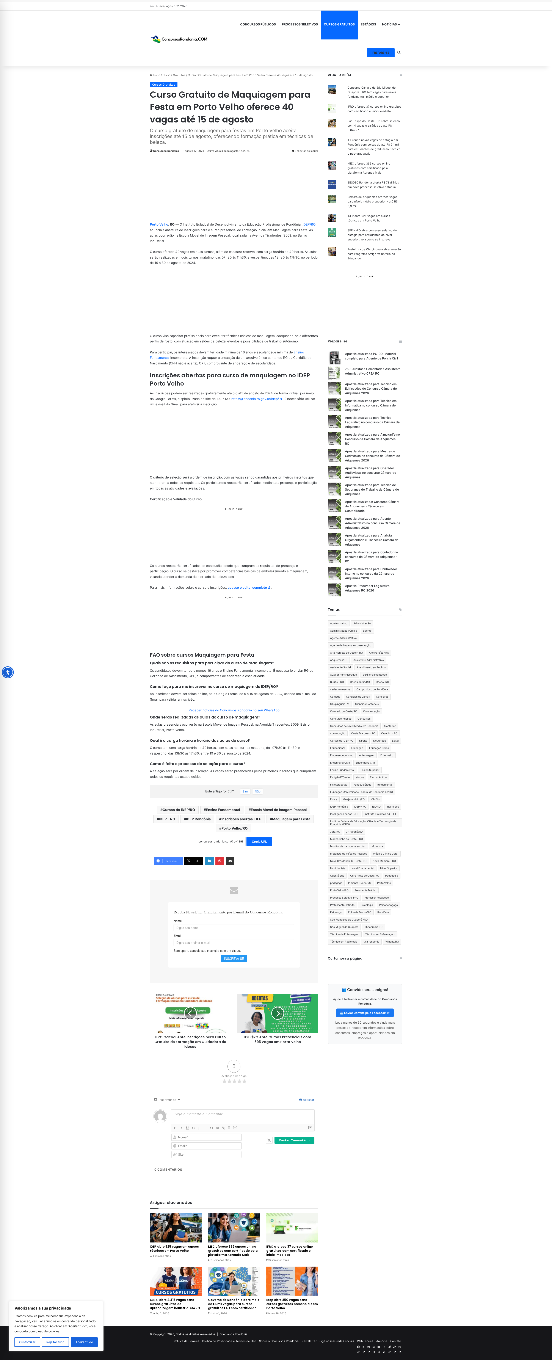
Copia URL (259, 841)
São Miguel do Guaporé (344, 927)
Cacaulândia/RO (360, 682)
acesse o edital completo (247, 587)
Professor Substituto (342, 905)
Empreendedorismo (341, 755)
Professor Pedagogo (376, 897)
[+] (235, 1127)
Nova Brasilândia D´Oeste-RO (348, 861)
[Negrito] (175, 1128)
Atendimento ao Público (371, 667)
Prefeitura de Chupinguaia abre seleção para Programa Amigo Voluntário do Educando (374, 254)
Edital (395, 740)
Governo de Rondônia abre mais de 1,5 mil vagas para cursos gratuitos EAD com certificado (233, 1304)
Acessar (308, 1099)
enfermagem (366, 755)
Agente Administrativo (343, 638)
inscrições (393, 806)
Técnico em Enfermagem (380, 934)
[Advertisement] (234, 190)
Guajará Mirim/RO (354, 799)
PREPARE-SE (380, 52)
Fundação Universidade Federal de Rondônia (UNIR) (361, 792)
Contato (395, 1341)
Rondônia (383, 912)
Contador (389, 726)
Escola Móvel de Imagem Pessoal (279, 810)
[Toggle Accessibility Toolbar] (7, 672)
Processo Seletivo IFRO (344, 897)
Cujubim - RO (389, 733)
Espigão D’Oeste (340, 777)
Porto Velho (159, 224)
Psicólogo (336, 912)
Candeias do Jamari (358, 696)
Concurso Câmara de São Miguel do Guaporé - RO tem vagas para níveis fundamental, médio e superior (372, 92)
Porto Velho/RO (234, 828)
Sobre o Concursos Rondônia (278, 1341)
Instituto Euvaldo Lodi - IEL (381, 814)
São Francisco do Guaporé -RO (349, 919)
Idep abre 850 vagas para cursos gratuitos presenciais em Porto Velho (292, 1304)
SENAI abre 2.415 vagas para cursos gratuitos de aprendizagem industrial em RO (175, 1304)
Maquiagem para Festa (291, 819)
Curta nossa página (345, 958)
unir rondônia (371, 941)
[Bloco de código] (218, 1128)
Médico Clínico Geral (385, 853)
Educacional (337, 748)
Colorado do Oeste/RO (343, 711)
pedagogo (336, 883)
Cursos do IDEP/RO (179, 810)
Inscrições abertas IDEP (241, 819)
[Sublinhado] (187, 1128)
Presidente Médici (365, 890)
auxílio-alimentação (375, 674)
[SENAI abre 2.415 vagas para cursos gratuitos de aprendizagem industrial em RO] (176, 1281)
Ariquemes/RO (338, 660)
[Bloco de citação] (212, 1128)
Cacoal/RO (382, 682)
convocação (337, 733)
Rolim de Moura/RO (359, 912)
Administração (362, 623)
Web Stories (365, 1341)
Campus (335, 696)
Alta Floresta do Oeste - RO (346, 652)
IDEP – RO (167, 819)
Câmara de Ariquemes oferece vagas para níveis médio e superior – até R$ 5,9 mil (373, 201)
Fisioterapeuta (338, 784)
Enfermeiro (386, 755)
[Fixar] (193, 1128)
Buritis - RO (337, 682)
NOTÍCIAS (389, 24)
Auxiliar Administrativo (343, 674)
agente (367, 630)
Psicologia (367, 905)
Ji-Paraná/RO (354, 831)
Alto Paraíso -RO (379, 652)
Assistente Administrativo (368, 660)
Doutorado (379, 740)
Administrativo (338, 623)
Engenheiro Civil (365, 762)
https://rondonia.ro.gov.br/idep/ (255, 399)
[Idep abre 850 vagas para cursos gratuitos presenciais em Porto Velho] (292, 1281)
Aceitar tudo (84, 1342)
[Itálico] (181, 1128)
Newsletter (309, 1341)
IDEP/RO (309, 224)
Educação (357, 748)
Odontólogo (337, 875)
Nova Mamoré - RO (384, 861)
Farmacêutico (378, 777)
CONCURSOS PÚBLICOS (258, 24)
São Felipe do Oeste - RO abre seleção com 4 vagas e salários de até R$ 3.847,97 (374, 125)
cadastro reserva (340, 689)
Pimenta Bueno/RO (359, 883)
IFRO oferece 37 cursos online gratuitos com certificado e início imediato (289, 1250)
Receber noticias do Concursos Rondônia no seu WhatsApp (234, 710)
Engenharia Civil (340, 762)
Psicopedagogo (388, 905)
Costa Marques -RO (363, 733)
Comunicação (371, 711)
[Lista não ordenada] (205, 1128)
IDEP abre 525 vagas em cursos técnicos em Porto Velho (174, 1248)
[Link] (224, 1128)
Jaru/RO (335, 831)
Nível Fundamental (362, 868)
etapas (360, 777)
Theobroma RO (373, 927)
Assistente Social (340, 667)
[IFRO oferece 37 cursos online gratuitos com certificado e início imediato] (292, 1227)
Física (333, 799)
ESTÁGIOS (368, 24)
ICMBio (375, 799)
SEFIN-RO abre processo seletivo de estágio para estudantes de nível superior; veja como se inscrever (372, 235)
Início (156, 75)
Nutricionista (337, 868)
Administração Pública (343, 630)
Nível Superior (388, 868)
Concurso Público (340, 718)
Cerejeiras (382, 696)
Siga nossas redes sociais (337, 1341)
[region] (56, 1326)
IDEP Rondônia (198, 819)
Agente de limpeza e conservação (350, 645)
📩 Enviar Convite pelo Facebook (363, 1013)
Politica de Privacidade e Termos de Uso (229, 1341)
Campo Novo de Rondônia (372, 689)
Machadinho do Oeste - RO (346, 839)
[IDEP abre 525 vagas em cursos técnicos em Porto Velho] (176, 1227)
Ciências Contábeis (367, 704)
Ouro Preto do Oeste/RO (364, 875)
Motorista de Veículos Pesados (348, 853)
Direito (363, 740)
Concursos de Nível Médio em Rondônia (354, 726)
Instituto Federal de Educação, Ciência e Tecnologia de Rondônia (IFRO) (363, 823)
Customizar (27, 1342)
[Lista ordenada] (199, 1128)
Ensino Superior (370, 770)
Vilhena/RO (392, 941)
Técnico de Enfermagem (344, 934)
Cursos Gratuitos (174, 75)
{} (229, 1127)
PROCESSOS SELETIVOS (300, 24)
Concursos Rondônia (166, 150)
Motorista (377, 846)
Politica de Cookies (186, 1341)
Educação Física (379, 748)
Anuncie (381, 1341)
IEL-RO (376, 806)
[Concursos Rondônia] (179, 38)
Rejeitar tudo (55, 1342)
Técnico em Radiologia (344, 941)
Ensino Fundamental (223, 810)
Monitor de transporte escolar (347, 846)
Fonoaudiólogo (362, 784)
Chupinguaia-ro (339, 704)
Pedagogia (391, 875)
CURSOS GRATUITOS (339, 24)
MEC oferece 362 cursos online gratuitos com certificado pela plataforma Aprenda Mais (233, 1250)
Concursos (364, 718)
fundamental (384, 784)
